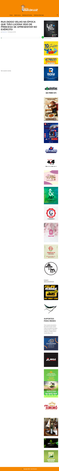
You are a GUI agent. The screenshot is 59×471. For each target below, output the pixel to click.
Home (11, 15)
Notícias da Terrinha (27, 15)
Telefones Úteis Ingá (39, 15)
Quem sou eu (17, 15)
